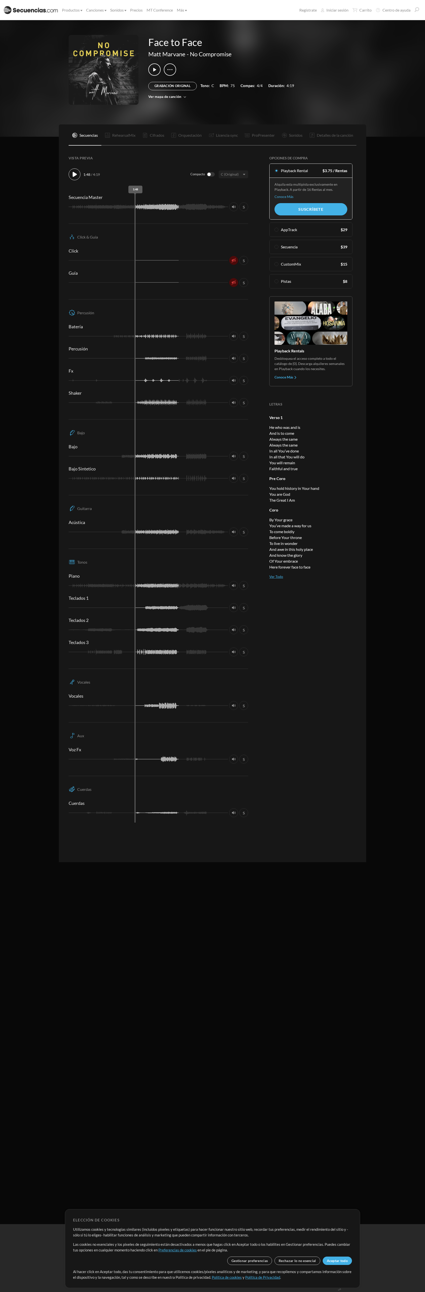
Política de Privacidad (262, 1277)
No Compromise (211, 54)
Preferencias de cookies (177, 1250)
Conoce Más (283, 197)
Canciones (95, 10)
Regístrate (308, 10)
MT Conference (160, 10)
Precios (136, 10)
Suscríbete (310, 209)
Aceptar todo (337, 1261)
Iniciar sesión (337, 10)
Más (180, 10)
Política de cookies (227, 1277)
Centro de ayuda (396, 10)
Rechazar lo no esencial (297, 1261)
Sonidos (117, 10)
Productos (71, 10)
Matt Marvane (166, 54)
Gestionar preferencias (249, 1261)
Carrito (365, 10)
